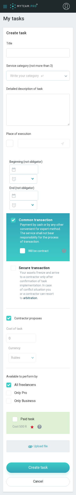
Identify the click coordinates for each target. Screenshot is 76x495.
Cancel (38, 481)
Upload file (40, 446)
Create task (38, 467)
